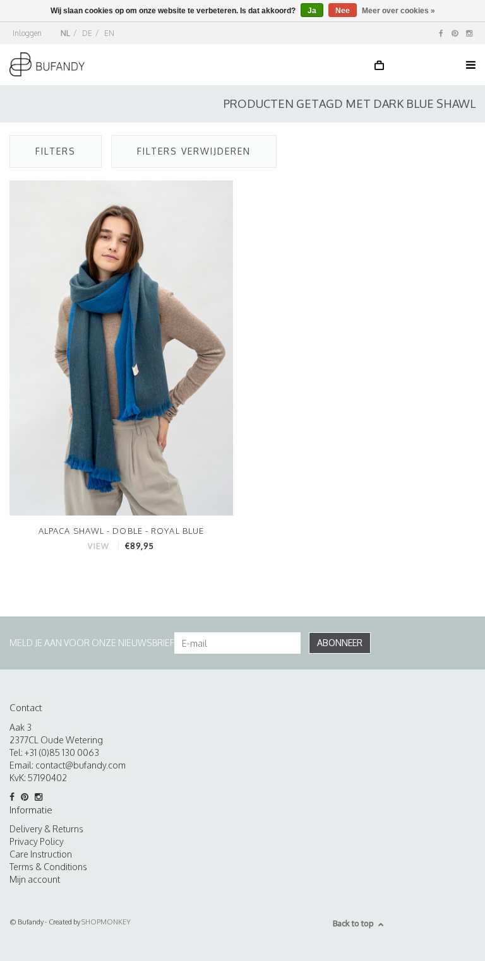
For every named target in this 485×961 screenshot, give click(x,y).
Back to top (353, 923)
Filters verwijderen (194, 151)
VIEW (98, 546)
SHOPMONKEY (106, 921)
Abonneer (339, 642)
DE (87, 33)
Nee (342, 10)
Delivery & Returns (46, 828)
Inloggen (27, 33)
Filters (55, 151)
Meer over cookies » (398, 10)
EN (109, 33)
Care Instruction (40, 854)
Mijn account (34, 879)
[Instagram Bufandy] (469, 33)
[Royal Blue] (121, 347)
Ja (312, 10)
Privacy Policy (36, 841)
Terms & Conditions (48, 866)
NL (65, 33)
